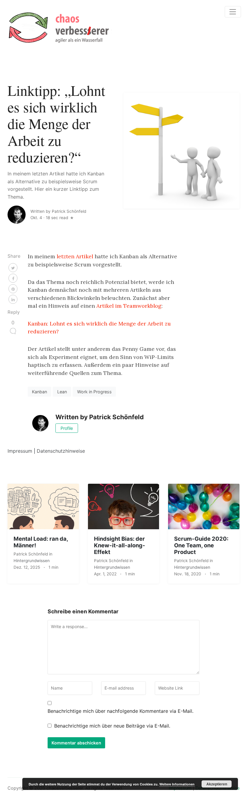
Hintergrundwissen (32, 560)
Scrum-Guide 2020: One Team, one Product (201, 545)
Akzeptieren (216, 784)
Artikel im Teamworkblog (128, 305)
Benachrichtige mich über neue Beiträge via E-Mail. (112, 726)
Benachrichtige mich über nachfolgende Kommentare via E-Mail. (120, 711)
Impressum (20, 451)
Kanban (39, 391)
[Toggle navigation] (233, 11)
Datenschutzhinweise (61, 451)
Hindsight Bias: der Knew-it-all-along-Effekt (119, 545)
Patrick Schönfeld (31, 554)
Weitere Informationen (177, 784)
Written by (58, 211)
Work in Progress (94, 391)
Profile (67, 428)
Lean (62, 391)
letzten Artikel (75, 256)
